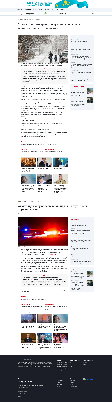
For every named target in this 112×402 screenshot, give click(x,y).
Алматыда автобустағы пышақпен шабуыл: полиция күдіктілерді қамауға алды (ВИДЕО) (81, 66)
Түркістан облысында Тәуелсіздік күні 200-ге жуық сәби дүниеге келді (32, 152)
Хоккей (71, 364)
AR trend (41, 9)
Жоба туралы (73, 380)
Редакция (72, 382)
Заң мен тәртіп (60, 9)
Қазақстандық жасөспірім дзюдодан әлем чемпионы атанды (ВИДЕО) (81, 79)
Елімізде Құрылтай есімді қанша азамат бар (81, 73)
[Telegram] (28, 381)
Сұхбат (58, 390)
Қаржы (35, 9)
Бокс (71, 366)
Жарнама (72, 384)
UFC (71, 368)
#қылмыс (23, 299)
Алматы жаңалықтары (62, 364)
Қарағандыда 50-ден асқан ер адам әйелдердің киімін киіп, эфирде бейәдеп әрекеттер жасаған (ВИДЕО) (81, 58)
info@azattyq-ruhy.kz (22, 393)
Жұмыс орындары (74, 388)
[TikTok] (25, 381)
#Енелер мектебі (41, 299)
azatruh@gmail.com (22, 391)
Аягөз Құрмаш (23, 201)
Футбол (71, 362)
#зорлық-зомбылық (31, 299)
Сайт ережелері (73, 386)
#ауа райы (23, 144)
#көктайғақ (54, 144)
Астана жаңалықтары (62, 362)
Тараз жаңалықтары (61, 370)
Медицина (85, 362)
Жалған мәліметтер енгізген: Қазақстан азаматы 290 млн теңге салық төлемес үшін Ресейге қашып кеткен (80, 49)
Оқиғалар (59, 388)
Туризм (84, 364)
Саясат (58, 382)
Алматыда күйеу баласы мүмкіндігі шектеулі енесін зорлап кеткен (79, 42)
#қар (36, 144)
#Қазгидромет (30, 144)
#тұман (40, 144)
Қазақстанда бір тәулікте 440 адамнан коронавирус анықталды (53, 152)
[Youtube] (31, 381)
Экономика (59, 384)
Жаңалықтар (27, 9)
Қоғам (53, 9)
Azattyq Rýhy (52, 254)
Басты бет (19, 9)
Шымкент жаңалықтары (62, 366)
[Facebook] (19, 381)
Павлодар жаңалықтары (62, 368)
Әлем (58, 391)
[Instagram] (22, 382)
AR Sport (47, 9)
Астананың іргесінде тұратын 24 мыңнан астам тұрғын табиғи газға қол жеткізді (31, 307)
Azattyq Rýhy (23, 19)
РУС (93, 13)
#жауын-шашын (46, 144)
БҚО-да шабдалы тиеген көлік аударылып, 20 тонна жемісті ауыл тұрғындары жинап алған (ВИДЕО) (77, 93)
